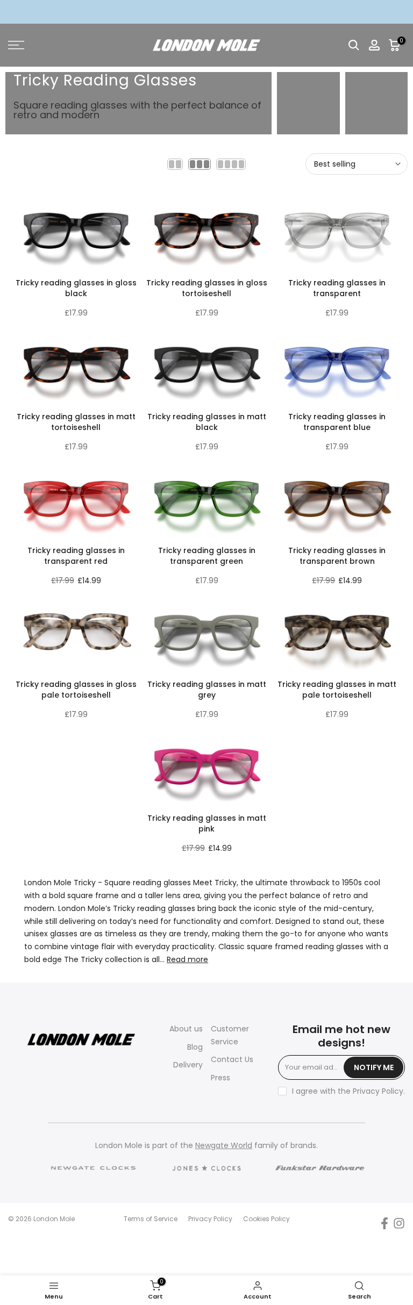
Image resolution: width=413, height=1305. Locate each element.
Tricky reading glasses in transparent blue (337, 422)
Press (220, 1077)
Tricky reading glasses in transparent (337, 288)
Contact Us (232, 1059)
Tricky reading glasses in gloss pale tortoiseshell (76, 689)
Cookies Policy (266, 1218)
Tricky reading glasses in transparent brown (337, 556)
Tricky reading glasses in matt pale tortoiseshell (336, 689)
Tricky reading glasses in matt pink (206, 823)
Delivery (188, 1064)
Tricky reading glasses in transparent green (206, 556)
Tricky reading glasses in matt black (206, 422)
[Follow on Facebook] (384, 1223)
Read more (187, 959)
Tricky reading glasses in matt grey (206, 689)
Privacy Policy (378, 1091)
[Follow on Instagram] (399, 1223)
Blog (195, 1047)
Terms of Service (150, 1218)
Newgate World (223, 1145)
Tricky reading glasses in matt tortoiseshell (76, 422)
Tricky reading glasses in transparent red (76, 556)
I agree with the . (348, 1091)
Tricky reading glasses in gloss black (76, 288)
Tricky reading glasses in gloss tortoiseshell (206, 288)
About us (186, 1028)
